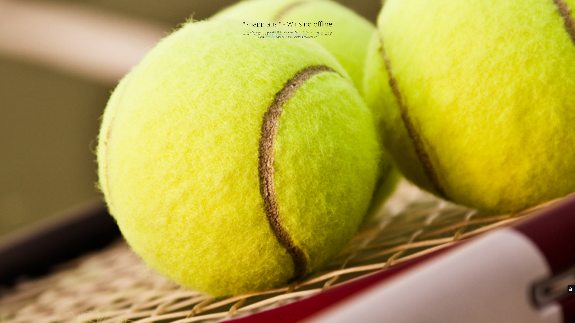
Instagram (270, 37)
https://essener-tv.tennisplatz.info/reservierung (294, 34)
